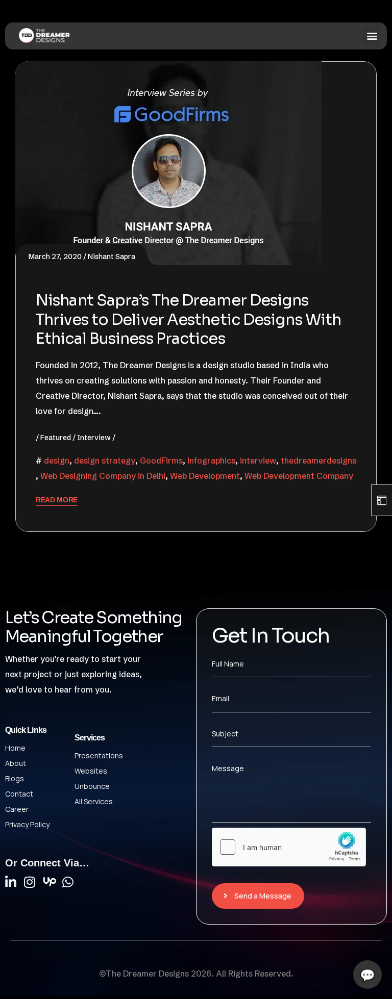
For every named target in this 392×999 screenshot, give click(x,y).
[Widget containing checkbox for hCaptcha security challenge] (289, 847)
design (56, 460)
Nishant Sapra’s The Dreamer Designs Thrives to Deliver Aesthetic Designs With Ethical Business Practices (188, 319)
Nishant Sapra (111, 256)
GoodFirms (161, 460)
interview (258, 460)
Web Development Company (298, 476)
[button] (371, 36)
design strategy (104, 460)
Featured (55, 437)
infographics (211, 460)
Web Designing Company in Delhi (102, 476)
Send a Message (262, 896)
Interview (94, 437)
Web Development (205, 476)
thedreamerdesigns (318, 460)
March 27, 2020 (55, 256)
